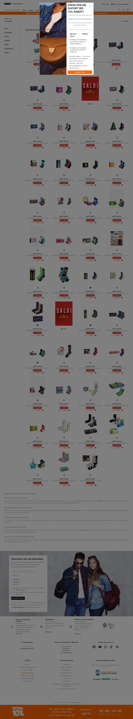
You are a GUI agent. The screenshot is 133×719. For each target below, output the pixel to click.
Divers (72, 36)
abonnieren (80, 72)
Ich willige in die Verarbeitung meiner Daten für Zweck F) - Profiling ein (78, 50)
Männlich (73, 34)
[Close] (90, 6)
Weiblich (85, 34)
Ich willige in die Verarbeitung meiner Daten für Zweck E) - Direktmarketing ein (78, 42)
